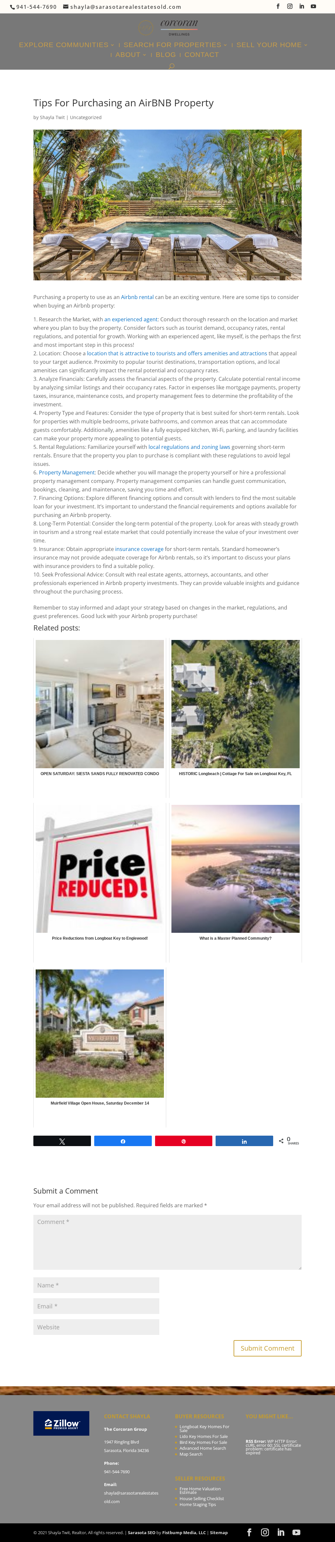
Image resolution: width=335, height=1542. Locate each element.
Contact (202, 55)
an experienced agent (131, 319)
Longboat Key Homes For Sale (204, 1428)
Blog (166, 55)
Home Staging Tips (198, 1504)
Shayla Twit (52, 117)
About (128, 55)
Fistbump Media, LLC (184, 1532)
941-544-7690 (117, 1472)
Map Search (191, 1454)
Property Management (67, 472)
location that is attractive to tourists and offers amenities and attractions (177, 353)
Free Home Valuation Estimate (200, 1491)
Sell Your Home (269, 45)
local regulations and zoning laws (189, 447)
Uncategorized (86, 117)
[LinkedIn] (302, 8)
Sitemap (219, 1532)
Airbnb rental (137, 297)
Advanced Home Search (203, 1448)
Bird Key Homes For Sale (203, 1442)
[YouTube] (314, 8)
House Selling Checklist (202, 1498)
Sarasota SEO (141, 1532)
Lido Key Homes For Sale (204, 1436)
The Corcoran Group (125, 1429)
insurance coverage (139, 549)
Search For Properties (172, 45)
